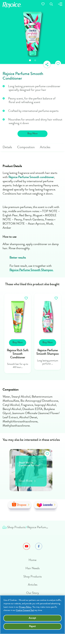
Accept (32, 618)
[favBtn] (58, 64)
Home (32, 560)
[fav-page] (43, 5)
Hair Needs (32, 568)
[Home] (4, 528)
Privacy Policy (25, 607)
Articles (32, 584)
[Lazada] (45, 506)
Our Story (32, 593)
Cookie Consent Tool (25, 610)
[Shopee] (19, 506)
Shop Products (32, 576)
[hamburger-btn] (60, 5)
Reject (32, 626)
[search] (51, 5)
